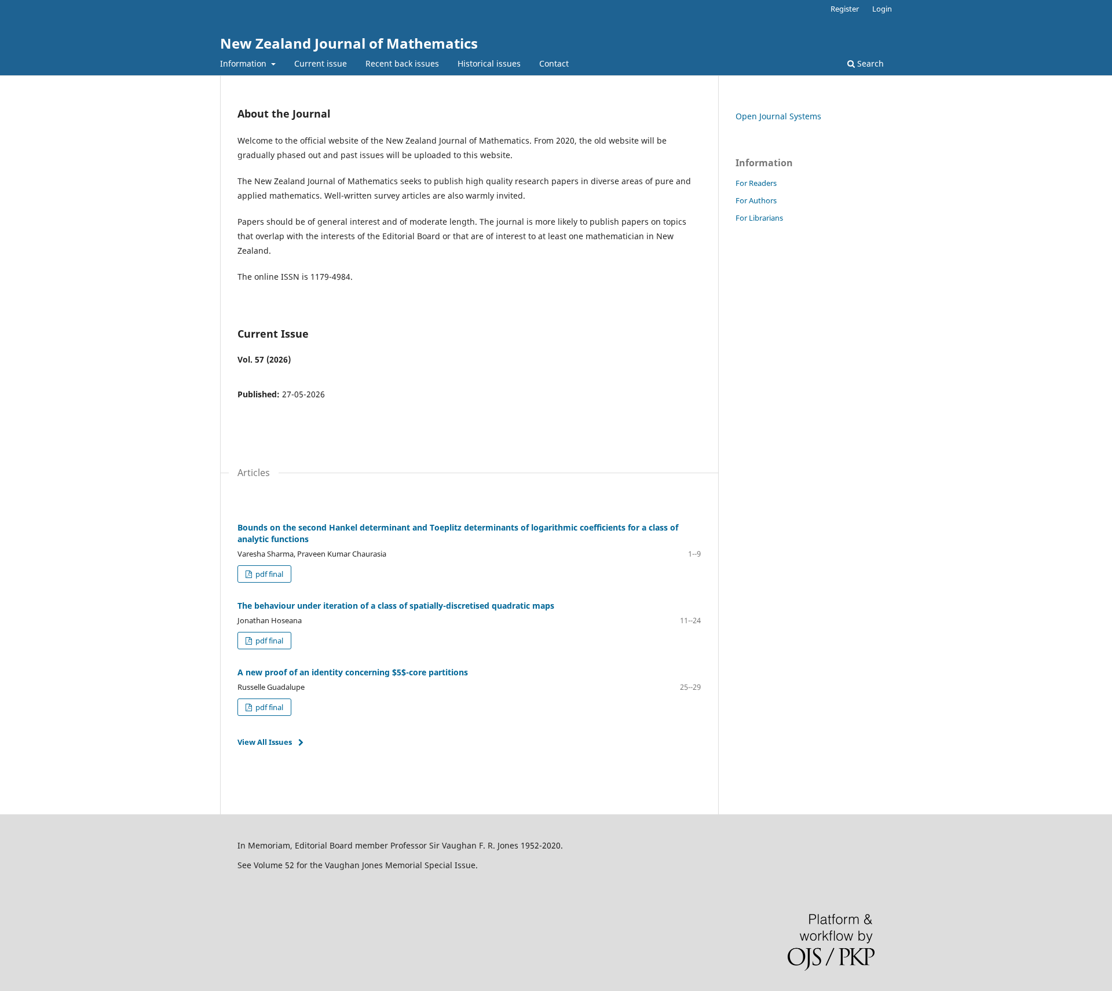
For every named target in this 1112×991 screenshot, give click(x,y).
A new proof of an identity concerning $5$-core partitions (352, 672)
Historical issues (489, 63)
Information (244, 63)
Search (869, 63)
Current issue (320, 63)
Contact (554, 63)
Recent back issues (402, 63)
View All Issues (264, 742)
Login (882, 8)
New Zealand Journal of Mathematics (349, 43)
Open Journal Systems (778, 116)
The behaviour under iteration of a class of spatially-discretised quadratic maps (395, 605)
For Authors (756, 200)
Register (845, 8)
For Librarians (759, 218)
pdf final (268, 574)
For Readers (756, 183)
